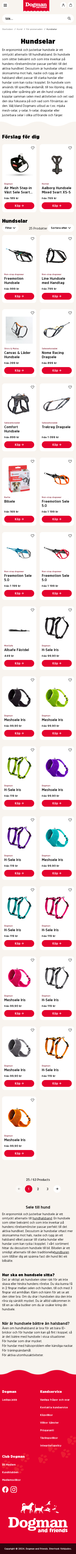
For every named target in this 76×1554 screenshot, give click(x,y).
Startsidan (7, 29)
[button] (19, 1189)
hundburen (61, 1252)
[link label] (38, 5)
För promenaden (34, 29)
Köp (17, 205)
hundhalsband (42, 1218)
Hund (19, 29)
